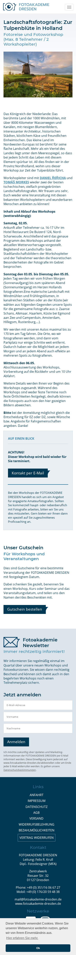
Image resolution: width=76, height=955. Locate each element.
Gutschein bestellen (24, 609)
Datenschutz (37, 807)
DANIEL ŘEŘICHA (53, 178)
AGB (36, 812)
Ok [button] (38, 948)
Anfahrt (36, 795)
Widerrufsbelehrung (36, 824)
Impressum (36, 801)
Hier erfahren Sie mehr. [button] (22, 938)
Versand (36, 818)
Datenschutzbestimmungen (20, 770)
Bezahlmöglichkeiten (36, 830)
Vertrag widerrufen (36, 837)
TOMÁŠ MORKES (16, 182)
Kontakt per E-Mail (28, 473)
